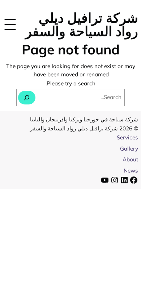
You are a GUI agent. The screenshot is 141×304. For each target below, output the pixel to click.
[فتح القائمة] (10, 24)
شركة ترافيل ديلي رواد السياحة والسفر (81, 24)
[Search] (26, 97)
